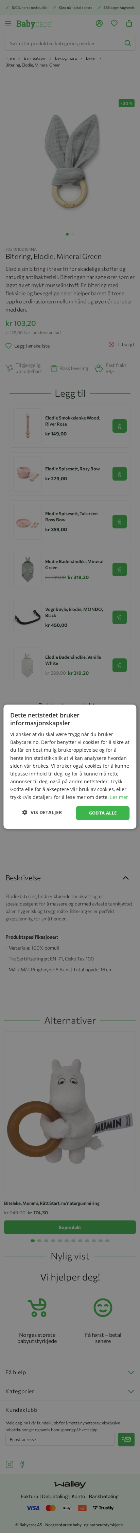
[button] (42, 812)
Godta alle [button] (103, 813)
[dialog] (70, 766)
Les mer (119, 797)
